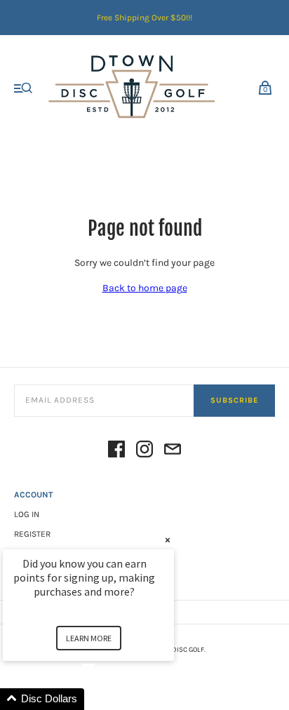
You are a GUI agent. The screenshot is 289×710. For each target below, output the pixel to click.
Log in (26, 514)
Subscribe (234, 400)
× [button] (167, 540)
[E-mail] (172, 451)
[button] (105, 699)
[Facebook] (116, 451)
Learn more (89, 638)
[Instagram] (144, 451)
